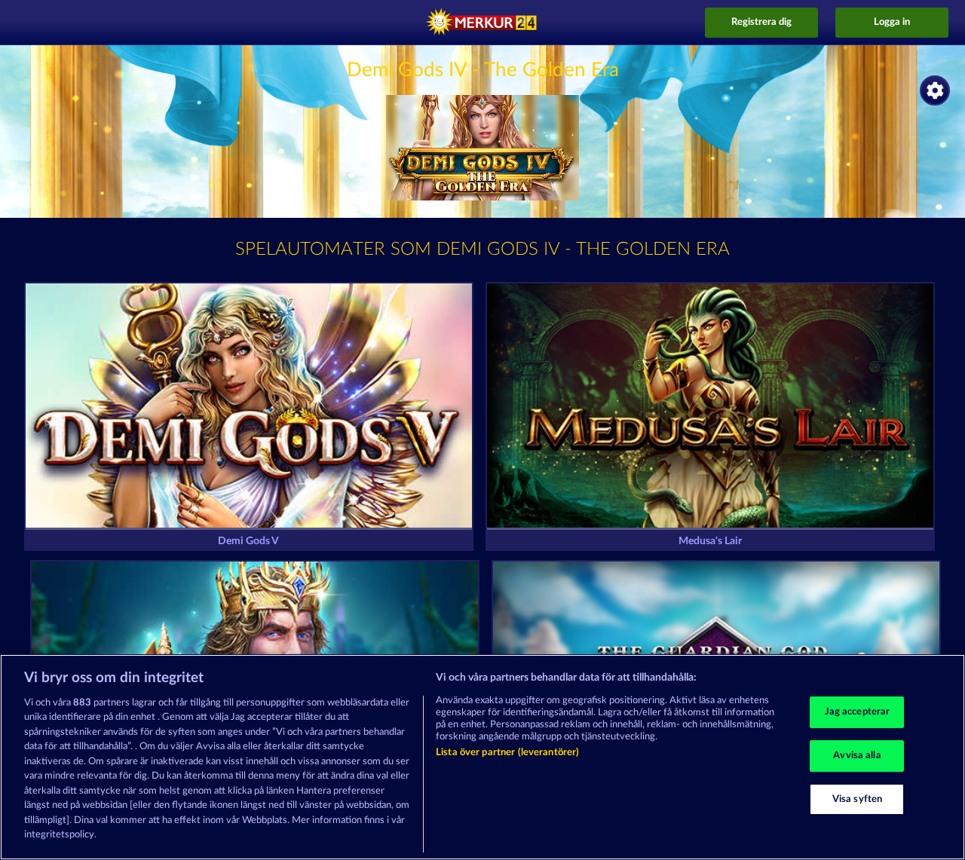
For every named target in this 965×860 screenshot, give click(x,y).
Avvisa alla (857, 756)
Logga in (892, 22)
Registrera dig (761, 22)
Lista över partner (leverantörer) (507, 752)
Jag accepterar (857, 713)
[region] (482, 757)
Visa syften (857, 799)
